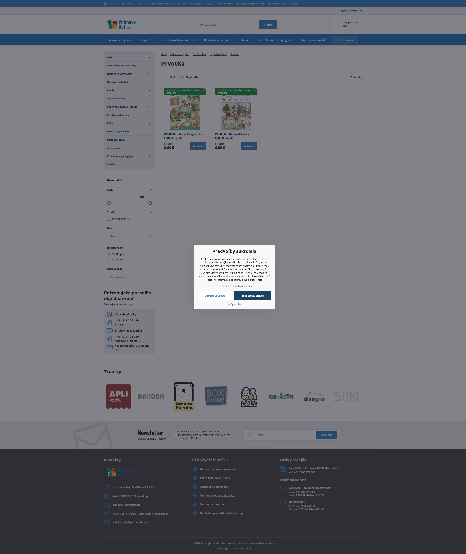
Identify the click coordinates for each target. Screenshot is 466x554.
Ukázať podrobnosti (234, 304)
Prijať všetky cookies (252, 296)
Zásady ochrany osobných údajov (234, 286)
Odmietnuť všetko (215, 296)
